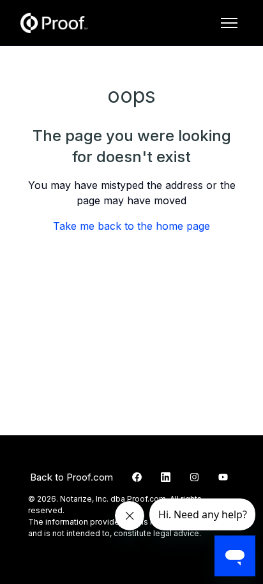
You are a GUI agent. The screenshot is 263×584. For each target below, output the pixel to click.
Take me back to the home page (131, 226)
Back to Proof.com (71, 477)
